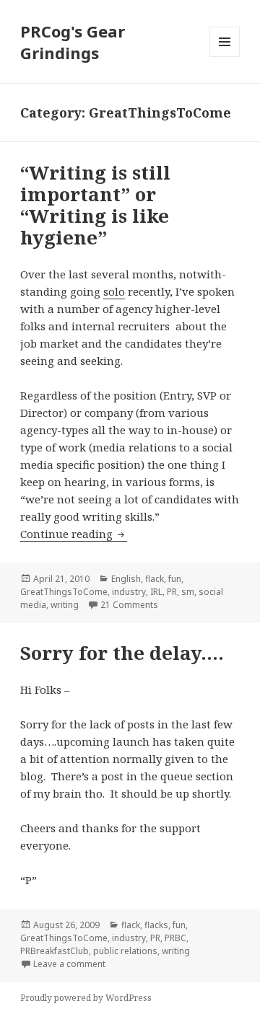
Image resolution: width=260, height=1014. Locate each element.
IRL (156, 592)
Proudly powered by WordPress (86, 998)
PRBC (175, 938)
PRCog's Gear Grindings (72, 41)
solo (114, 291)
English (126, 579)
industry (129, 592)
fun (174, 579)
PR (172, 592)
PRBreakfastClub (54, 951)
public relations (125, 951)
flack (154, 579)
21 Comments (129, 605)
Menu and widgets (225, 56)
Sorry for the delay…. (122, 653)
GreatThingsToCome (64, 592)
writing (65, 605)
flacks (156, 925)
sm (187, 592)
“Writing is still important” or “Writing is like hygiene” (95, 204)
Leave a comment (69, 964)
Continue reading (73, 533)
